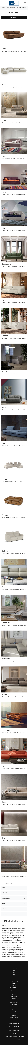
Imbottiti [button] (4, 893)
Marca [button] (4, 887)
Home (3, 7)
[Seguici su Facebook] (13, 1033)
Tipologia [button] (5, 908)
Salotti (19, 7)
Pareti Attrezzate (14, 981)
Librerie (14, 980)
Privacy (6, 1036)
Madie (14, 983)
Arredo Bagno (14, 987)
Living (14, 970)
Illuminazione (14, 1004)
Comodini (14, 998)
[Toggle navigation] (25, 3)
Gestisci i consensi (19, 1036)
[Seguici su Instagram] (15, 1033)
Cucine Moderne (14, 967)
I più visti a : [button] (5, 914)
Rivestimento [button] (6, 898)
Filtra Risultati (13, 17)
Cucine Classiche (14, 968)
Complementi (14, 1006)
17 (22, 921)
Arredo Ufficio (14, 1011)
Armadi (14, 994)
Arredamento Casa (11, 7)
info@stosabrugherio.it (16, 1028)
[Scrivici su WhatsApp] (2, 1040)
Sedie (14, 974)
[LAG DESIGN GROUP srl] (14, 3)
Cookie (10, 1036)
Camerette (14, 996)
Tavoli (14, 972)
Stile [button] (3, 903)
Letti (14, 993)
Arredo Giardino (14, 1017)
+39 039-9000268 (15, 1026)
